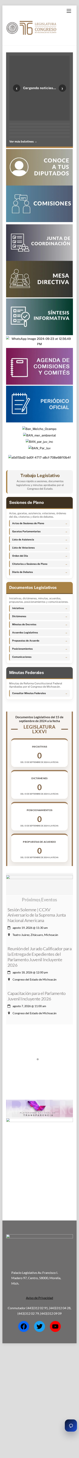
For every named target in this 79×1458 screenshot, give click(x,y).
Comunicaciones (21, 657)
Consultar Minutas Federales (29, 693)
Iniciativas (18, 608)
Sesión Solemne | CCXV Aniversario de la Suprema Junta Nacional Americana (36, 915)
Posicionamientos (22, 648)
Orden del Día (20, 555)
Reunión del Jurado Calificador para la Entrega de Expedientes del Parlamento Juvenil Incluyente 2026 (39, 957)
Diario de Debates (22, 572)
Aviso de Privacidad (39, 1298)
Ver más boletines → (23, 141)
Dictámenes (19, 616)
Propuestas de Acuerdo (25, 640)
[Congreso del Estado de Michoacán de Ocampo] (31, 38)
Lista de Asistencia (23, 539)
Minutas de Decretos (24, 624)
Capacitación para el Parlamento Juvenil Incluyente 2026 (36, 995)
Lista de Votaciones (23, 547)
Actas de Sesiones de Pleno (28, 523)
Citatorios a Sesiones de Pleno (29, 564)
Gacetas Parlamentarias (26, 531)
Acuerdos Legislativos (25, 632)
